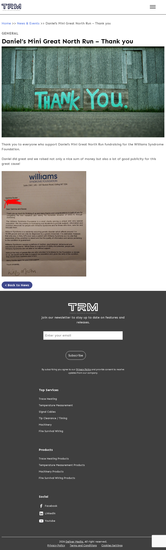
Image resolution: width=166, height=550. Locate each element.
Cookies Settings (111, 545)
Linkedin (50, 513)
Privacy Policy (83, 369)
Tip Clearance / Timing (53, 418)
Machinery (45, 424)
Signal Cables (47, 411)
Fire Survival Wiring (51, 431)
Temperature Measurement (56, 405)
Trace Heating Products (54, 458)
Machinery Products (51, 471)
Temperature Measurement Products (62, 465)
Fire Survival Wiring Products (57, 478)
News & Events (28, 23)
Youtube (50, 520)
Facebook (51, 505)
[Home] (11, 13)
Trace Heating (48, 398)
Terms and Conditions (83, 545)
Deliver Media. (75, 541)
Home (6, 23)
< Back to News (17, 285)
